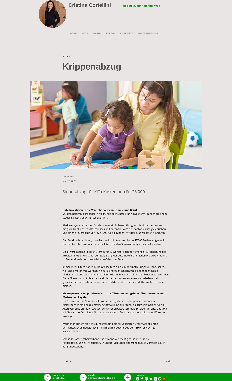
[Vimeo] (159, 379)
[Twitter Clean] (151, 379)
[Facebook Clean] (142, 379)
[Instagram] (146, 379)
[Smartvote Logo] (164, 379)
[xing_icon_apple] (155, 379)
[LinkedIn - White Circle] (137, 379)
